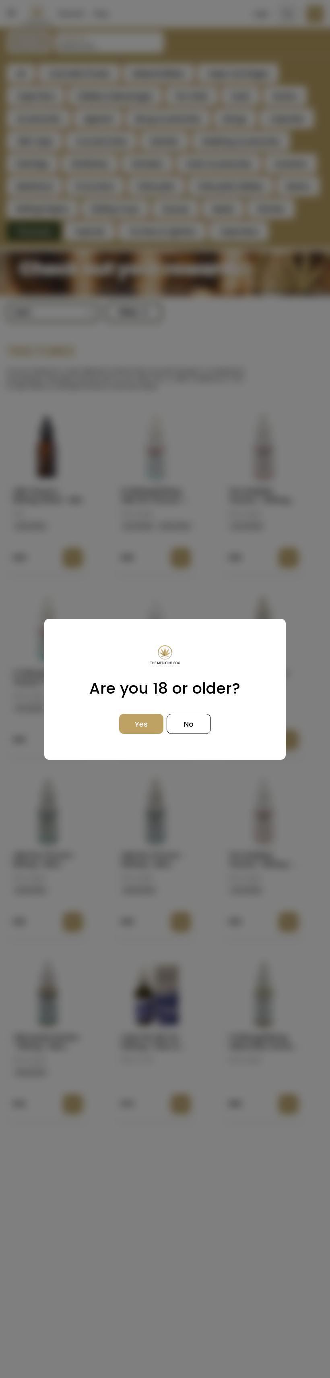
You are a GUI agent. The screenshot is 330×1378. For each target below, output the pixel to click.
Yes (141, 724)
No (189, 724)
